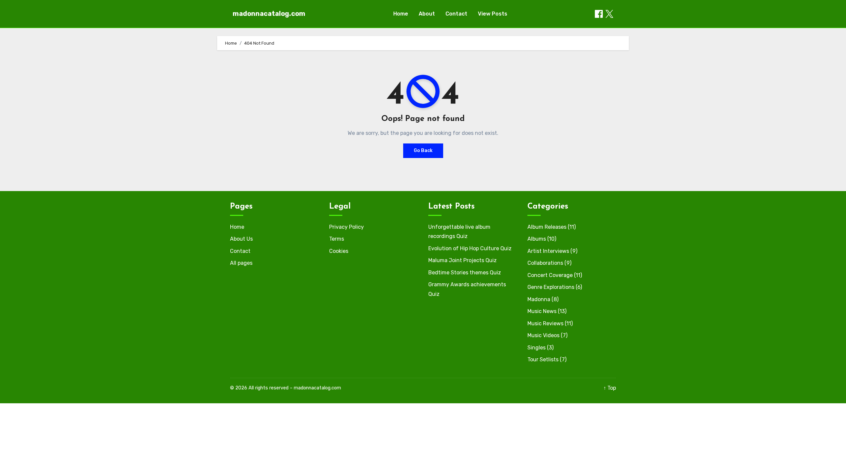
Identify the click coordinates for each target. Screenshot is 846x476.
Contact (456, 14)
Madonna (538, 299)
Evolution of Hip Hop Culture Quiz (470, 248)
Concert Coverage (550, 275)
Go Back (423, 150)
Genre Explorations (550, 287)
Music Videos (543, 335)
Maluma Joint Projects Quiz (462, 260)
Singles (536, 347)
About (427, 14)
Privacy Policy (346, 227)
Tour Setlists (542, 359)
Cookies (338, 251)
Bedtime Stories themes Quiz (464, 272)
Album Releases (546, 227)
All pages (241, 263)
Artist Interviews (548, 251)
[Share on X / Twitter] (609, 14)
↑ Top (609, 388)
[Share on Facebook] (599, 14)
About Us (241, 239)
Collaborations (545, 263)
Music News (542, 311)
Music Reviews (545, 323)
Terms (336, 239)
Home (400, 14)
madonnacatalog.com (269, 14)
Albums (536, 239)
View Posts (492, 14)
